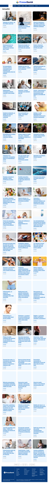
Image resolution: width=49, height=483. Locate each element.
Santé (23, 5)
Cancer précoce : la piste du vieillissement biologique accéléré (24, 200)
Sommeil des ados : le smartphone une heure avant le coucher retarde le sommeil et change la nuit (9, 362)
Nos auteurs (25, 474)
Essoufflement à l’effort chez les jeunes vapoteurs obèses (9, 136)
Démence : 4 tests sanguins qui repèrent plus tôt (24, 92)
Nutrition (19, 5)
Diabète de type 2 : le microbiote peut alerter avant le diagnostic (40, 406)
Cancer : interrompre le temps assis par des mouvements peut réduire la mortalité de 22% (40, 93)
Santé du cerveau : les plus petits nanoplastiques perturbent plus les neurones (39, 430)
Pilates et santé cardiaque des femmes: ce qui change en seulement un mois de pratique (9, 339)
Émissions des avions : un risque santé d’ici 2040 (39, 178)
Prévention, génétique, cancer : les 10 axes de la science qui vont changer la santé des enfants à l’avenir (9, 407)
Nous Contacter (26, 471)
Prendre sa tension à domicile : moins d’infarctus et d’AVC (8, 178)
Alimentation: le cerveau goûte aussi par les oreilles (8, 317)
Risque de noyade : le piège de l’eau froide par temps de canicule (24, 46)
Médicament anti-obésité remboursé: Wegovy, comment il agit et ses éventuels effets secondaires (23, 294)
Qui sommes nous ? (26, 470)
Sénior (26, 5)
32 (30, 464)
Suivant (33, 464)
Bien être (14, 5)
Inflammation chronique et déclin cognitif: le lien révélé (8, 92)
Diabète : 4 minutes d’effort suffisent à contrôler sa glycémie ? (40, 317)
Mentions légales (42, 470)
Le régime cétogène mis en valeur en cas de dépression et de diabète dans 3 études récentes (9, 201)
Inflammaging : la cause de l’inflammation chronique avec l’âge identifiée (8, 294)
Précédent (16, 464)
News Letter (33, 470)
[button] (39, 6)
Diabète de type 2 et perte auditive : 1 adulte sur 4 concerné (24, 68)
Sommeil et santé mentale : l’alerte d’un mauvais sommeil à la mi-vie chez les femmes (24, 385)
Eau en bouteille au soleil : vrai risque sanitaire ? (23, 114)
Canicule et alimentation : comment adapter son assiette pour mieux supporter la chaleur (39, 201)
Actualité (10, 5)
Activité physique (31, 5)
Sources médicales (34, 471)
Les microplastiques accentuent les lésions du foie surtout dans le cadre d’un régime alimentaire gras (39, 223)
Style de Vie (18, 474)
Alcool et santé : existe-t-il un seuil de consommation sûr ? (39, 384)
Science (36, 5)
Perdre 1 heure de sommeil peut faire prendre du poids (38, 46)
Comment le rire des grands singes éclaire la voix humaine (39, 136)
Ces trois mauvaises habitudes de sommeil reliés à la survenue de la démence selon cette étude (24, 339)
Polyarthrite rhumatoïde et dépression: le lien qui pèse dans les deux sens (39, 362)
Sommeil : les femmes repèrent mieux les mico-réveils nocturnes (9, 269)
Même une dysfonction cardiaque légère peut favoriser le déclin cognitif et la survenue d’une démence (24, 25)
